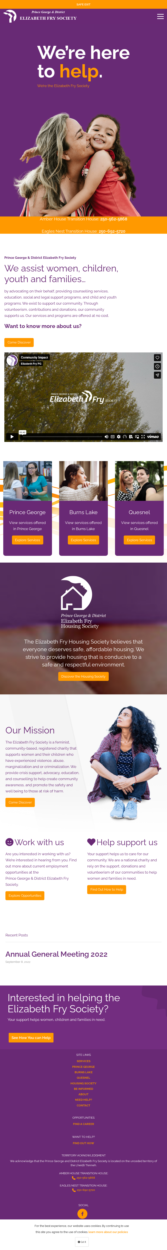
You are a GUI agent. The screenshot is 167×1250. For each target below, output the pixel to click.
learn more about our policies (108, 1232)
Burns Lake (84, 1072)
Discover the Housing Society (83, 676)
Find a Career (83, 1124)
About (83, 1094)
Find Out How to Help (106, 889)
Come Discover (19, 342)
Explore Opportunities (25, 895)
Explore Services (27, 540)
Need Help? (83, 1099)
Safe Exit (83, 4)
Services (83, 1061)
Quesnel (83, 1077)
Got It (83, 1242)
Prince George (83, 1066)
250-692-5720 (112, 231)
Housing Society (83, 1083)
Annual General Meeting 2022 (56, 954)
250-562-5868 (113, 218)
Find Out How (83, 1143)
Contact (83, 1105)
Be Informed (83, 1088)
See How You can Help (31, 1037)
